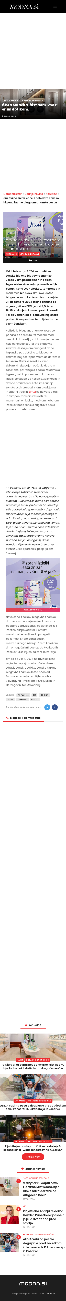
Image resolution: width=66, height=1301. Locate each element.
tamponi (22, 699)
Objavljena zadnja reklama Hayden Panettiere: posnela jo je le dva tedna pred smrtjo (43, 1217)
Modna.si (50, 1293)
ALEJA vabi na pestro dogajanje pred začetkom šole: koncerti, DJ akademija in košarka (33, 1107)
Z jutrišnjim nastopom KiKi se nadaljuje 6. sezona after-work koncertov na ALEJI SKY (33, 1148)
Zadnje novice (34, 194)
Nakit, (26, 1178)
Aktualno (51, 194)
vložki (35, 699)
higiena (44, 695)
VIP (24, 1206)
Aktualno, (28, 1234)
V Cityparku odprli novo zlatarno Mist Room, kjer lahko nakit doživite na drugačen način (33, 1066)
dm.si (32, 392)
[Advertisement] (33, 47)
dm (34, 695)
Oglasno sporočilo (37, 1060)
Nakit (20, 1060)
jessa (10, 699)
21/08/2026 (29, 1199)
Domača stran (12, 194)
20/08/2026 (29, 1227)
